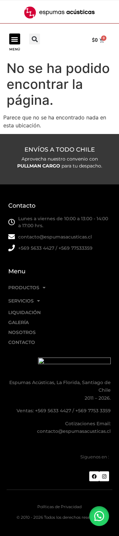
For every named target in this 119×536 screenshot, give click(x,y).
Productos (23, 288)
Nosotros (22, 332)
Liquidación (24, 312)
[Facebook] (94, 476)
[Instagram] (104, 476)
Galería (18, 322)
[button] (14, 39)
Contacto (21, 342)
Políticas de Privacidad (59, 506)
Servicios (21, 301)
